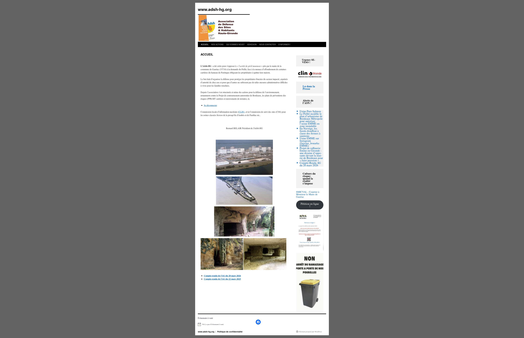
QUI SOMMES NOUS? (235, 44)
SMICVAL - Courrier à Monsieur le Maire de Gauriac (307, 194)
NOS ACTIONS (217, 44)
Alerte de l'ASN (308, 101)
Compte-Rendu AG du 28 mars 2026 (310, 164)
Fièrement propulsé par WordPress (310, 331)
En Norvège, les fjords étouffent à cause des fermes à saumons (310, 132)
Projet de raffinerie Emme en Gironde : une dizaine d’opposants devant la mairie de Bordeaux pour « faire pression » (311, 154)
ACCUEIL (205, 44)
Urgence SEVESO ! (308, 61)
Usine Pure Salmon (310, 111)
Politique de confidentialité (229, 331)
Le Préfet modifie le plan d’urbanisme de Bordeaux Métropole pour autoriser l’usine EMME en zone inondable (311, 120)
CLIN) (242, 111)
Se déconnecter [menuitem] (210, 105)
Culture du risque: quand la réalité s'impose (309, 178)
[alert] (213, 324)
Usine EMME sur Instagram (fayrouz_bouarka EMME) (309, 141)
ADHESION (252, 44)
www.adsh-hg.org (215, 9)
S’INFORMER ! (284, 44)
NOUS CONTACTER (267, 44)
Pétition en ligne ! (310, 205)
